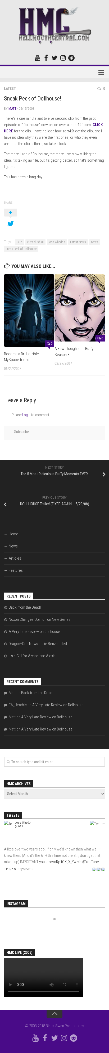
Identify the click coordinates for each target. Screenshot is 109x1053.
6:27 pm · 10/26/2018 (17, 869)
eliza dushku (35, 242)
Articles (15, 558)
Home (13, 534)
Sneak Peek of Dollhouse (21, 249)
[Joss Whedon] (8, 842)
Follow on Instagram (58, 929)
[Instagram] (63, 58)
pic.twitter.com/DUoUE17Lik (61, 861)
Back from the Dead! (25, 607)
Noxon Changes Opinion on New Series (39, 619)
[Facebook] (46, 58)
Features (16, 570)
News (94, 242)
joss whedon (57, 242)
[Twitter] (54, 58)
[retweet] (98, 869)
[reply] (94, 869)
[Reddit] (71, 58)
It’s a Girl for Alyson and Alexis (32, 655)
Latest (10, 88)
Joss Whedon (23, 822)
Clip (19, 242)
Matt (12, 108)
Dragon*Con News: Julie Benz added (38, 643)
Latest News (78, 242)
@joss (19, 826)
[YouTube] (37, 58)
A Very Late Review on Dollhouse (34, 631)
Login (26, 415)
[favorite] (103, 869)
